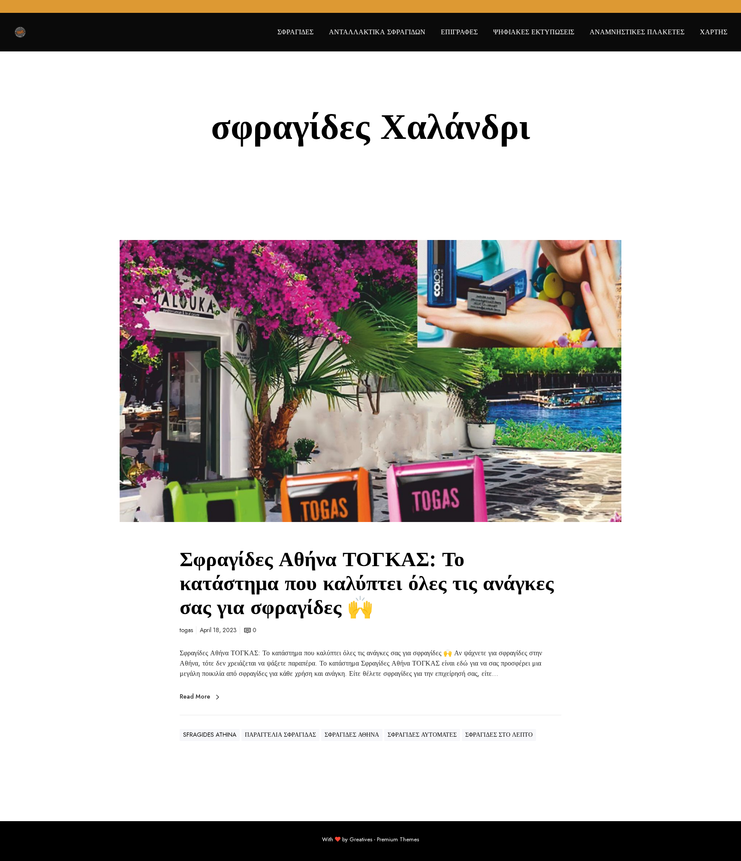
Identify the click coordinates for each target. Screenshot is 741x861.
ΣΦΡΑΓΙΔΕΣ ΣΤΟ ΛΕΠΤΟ (499, 734)
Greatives (360, 839)
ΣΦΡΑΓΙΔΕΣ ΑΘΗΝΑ (352, 734)
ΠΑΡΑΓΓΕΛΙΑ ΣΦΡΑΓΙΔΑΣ (280, 734)
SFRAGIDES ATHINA (209, 734)
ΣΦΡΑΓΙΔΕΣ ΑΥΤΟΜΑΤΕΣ (422, 734)
